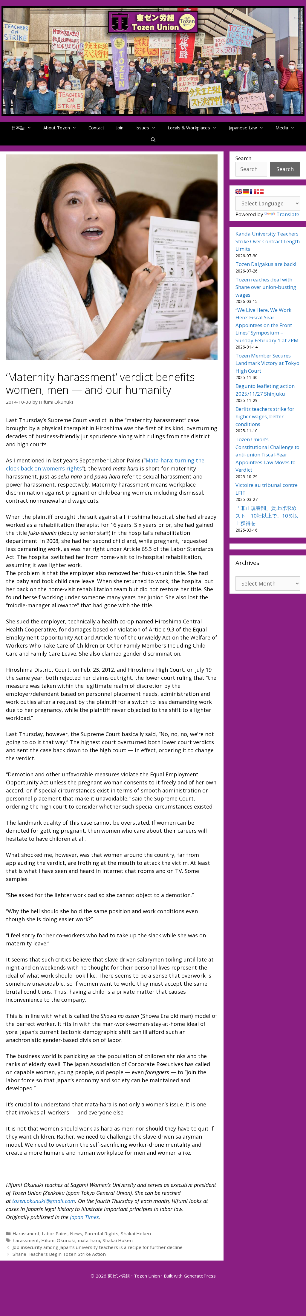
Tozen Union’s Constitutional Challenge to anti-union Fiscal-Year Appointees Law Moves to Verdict (267, 454)
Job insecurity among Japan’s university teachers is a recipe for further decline (98, 1247)
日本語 (18, 128)
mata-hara (89, 1240)
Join (119, 128)
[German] (246, 191)
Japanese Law (243, 128)
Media (282, 128)
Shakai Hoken (136, 1233)
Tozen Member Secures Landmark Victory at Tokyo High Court (267, 363)
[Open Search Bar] (153, 139)
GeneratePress (200, 1276)
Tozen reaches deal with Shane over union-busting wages (265, 287)
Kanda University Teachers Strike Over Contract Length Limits (267, 241)
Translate (287, 214)
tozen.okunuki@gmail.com (43, 1200)
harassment (26, 1240)
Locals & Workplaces (189, 128)
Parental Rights (101, 1233)
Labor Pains (55, 1233)
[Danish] (260, 191)
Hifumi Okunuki (58, 1240)
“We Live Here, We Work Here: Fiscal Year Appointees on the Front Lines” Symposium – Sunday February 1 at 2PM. (267, 325)
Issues (142, 128)
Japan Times (84, 1217)
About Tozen (56, 128)
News (76, 1233)
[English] (238, 191)
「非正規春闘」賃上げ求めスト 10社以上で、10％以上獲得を (266, 515)
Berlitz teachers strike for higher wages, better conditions (264, 416)
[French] (253, 191)
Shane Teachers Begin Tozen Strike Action (59, 1254)
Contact (96, 128)
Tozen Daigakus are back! (265, 264)
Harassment (26, 1233)
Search (243, 158)
